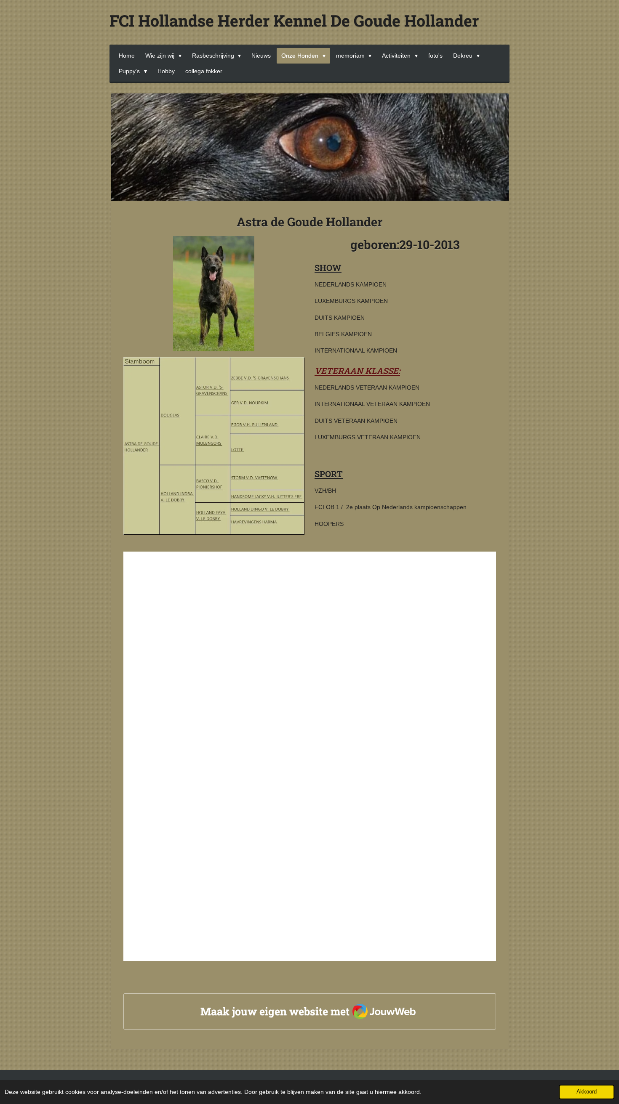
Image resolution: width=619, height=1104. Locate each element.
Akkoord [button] (586, 1092)
